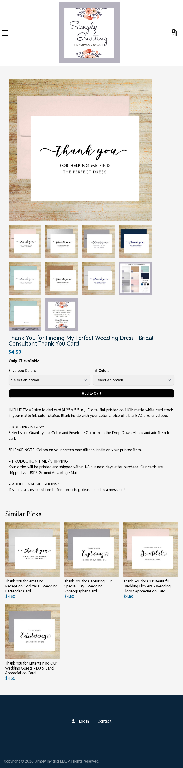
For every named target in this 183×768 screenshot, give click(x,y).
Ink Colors (101, 370)
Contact (105, 721)
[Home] (89, 32)
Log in (84, 721)
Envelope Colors (22, 370)
